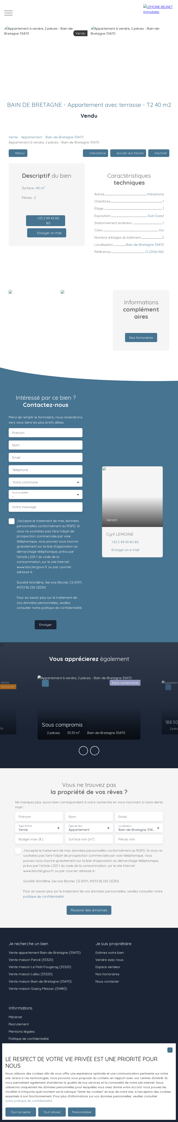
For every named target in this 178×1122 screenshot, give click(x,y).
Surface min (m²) (82, 839)
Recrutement (19, 1024)
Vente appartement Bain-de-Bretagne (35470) (45, 952)
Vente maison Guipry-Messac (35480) (38, 988)
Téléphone (20, 470)
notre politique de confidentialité (28, 1101)
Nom (16, 445)
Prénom (18, 433)
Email (16, 457)
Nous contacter (107, 981)
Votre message (24, 507)
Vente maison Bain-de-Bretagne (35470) (40, 981)
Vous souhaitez (20, 492)
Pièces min (127, 839)
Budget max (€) (31, 839)
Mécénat (15, 1017)
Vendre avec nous (110, 959)
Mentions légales (22, 1031)
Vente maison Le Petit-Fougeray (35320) (40, 967)
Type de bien (75, 826)
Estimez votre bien (110, 952)
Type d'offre (25, 826)
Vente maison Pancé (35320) (31, 959)
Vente (13, 137)
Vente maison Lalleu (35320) (31, 974)
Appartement (31, 137)
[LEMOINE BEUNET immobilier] (158, 13)
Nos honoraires (107, 974)
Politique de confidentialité (29, 1038)
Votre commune (25, 482)
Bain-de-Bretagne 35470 (65, 137)
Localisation (124, 826)
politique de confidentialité (61, 607)
